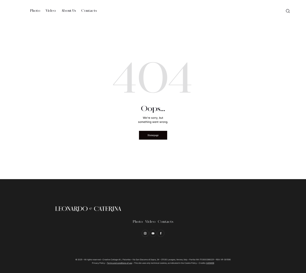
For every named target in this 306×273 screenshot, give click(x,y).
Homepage (153, 135)
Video (150, 222)
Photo (138, 222)
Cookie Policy (190, 263)
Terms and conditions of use (119, 263)
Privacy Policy (98, 263)
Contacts (165, 222)
